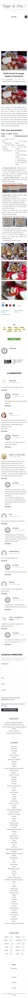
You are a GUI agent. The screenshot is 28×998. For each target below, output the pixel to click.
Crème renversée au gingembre (14, 722)
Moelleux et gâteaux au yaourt (14, 853)
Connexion (14, 968)
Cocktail (14, 799)
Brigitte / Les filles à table (17, 454)
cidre (4, 329)
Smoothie (14, 899)
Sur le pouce (14, 903)
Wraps (14, 921)
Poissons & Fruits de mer (14, 877)
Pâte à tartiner (14, 864)
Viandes (14, 916)
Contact (14, 988)
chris (10, 514)
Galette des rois (14, 836)
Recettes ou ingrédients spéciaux (14, 879)
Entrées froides (14, 825)
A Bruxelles (14, 748)
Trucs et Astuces (14, 914)
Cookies (14, 805)
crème (8, 947)
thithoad (11, 582)
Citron (20, 943)
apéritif (10, 327)
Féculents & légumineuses (14, 829)
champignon (20, 940)
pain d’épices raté (19, 107)
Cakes (14, 796)
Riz (14, 884)
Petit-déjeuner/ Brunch (14, 868)
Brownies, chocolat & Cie (14, 786)
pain (24, 329)
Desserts (14, 816)
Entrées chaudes (14, 823)
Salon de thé (14, 888)
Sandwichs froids (14, 893)
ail (4, 327)
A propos (14, 977)
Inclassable (14, 842)
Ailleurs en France (14, 755)
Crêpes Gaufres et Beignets (14, 810)
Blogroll (14, 982)
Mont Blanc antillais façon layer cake (14, 724)
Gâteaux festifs (14, 838)
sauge (15, 331)
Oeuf (14, 860)
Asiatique (14, 761)
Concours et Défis (14, 803)
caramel (7, 940)
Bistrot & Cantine (14, 770)
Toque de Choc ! (14, 6)
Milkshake (14, 851)
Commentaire (5, 664)
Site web (3, 690)
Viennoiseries (14, 919)
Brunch (14, 788)
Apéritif (4, 81)
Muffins (14, 855)
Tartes (14, 906)
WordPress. (10, 993)
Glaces (14, 840)
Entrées (14, 820)
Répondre (4, 390)
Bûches (14, 790)
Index (14, 844)
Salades (14, 886)
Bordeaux (20, 937)
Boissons (14, 772)
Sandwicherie (14, 890)
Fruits (14, 834)
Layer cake (14, 847)
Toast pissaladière (5, 314)
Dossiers (14, 818)
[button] (14, 17)
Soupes (14, 901)
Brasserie (14, 781)
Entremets (14, 827)
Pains (14, 862)
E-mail (3, 684)
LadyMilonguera (14, 551)
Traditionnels (14, 912)
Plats (14, 875)
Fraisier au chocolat (14, 731)
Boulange (14, 777)
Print (15, 339)
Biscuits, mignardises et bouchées (16, 81)
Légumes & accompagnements (14, 849)
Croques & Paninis (14, 812)
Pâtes (14, 866)
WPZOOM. (14, 995)
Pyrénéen (9, 331)
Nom (2, 678)
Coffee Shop (14, 801)
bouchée (22, 327)
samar (11, 413)
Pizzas (14, 871)
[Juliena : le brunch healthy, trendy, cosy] (7, 361)
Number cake (14, 858)
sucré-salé (19, 950)
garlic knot (17, 329)
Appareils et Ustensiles (14, 759)
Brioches (14, 783)
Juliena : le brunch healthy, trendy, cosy (18, 361)
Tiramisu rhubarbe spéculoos (14, 733)
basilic (16, 327)
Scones (14, 897)
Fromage (14, 831)
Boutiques (14, 779)
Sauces (14, 895)
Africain (14, 753)
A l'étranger (14, 751)
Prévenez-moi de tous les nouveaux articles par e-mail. (13, 705)
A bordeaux (14, 746)
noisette (19, 947)
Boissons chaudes (14, 775)
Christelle (9, 79)
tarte (8, 953)
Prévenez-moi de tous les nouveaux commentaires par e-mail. (10, 698)
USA (20, 331)
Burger (14, 794)
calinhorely (12, 380)
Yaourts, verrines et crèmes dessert (14, 923)
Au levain (14, 764)
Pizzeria (14, 873)
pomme (8, 950)
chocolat (9, 943)
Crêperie (14, 807)
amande (8, 937)
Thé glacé (14, 910)
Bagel (14, 766)
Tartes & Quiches (14, 908)
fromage (10, 329)
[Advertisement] (14, 36)
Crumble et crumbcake (14, 814)
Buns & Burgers (14, 792)
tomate (19, 953)
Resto (14, 882)
